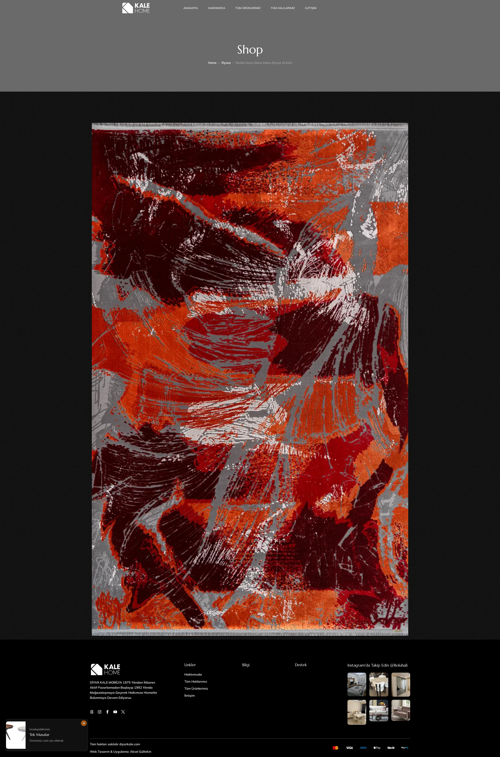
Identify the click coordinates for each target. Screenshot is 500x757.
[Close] (84, 723)
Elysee (226, 63)
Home (212, 63)
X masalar (37, 734)
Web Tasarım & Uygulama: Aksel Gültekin (120, 751)
